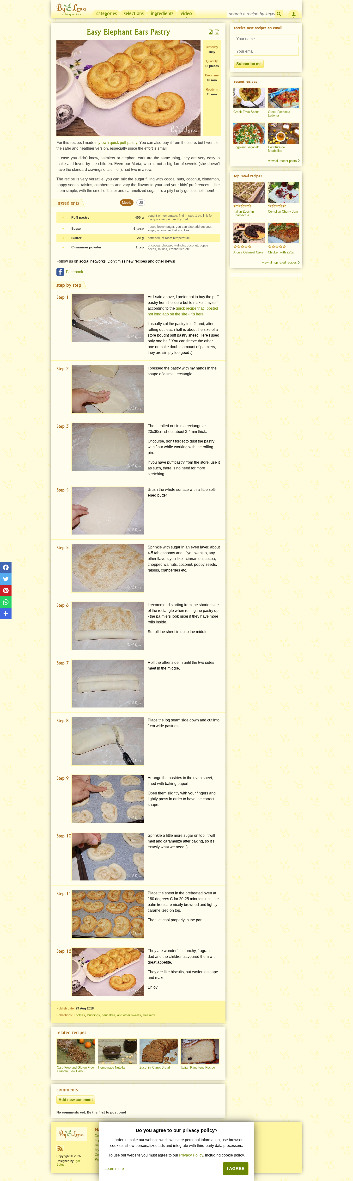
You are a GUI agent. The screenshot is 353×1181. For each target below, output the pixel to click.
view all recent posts (282, 161)
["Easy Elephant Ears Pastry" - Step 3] (108, 447)
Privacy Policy (191, 1155)
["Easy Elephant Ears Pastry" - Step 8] (108, 741)
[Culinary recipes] (71, 1134)
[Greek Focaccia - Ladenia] (283, 98)
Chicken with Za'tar (281, 252)
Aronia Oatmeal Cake (248, 252)
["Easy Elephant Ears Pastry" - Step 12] (108, 972)
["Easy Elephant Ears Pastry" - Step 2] (108, 389)
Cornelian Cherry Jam (283, 211)
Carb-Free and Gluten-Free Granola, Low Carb (75, 1069)
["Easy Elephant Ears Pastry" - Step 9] (108, 799)
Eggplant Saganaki (246, 147)
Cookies (79, 1015)
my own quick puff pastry (116, 143)
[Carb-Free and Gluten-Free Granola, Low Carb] (76, 1051)
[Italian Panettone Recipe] (200, 1051)
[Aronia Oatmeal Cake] (249, 233)
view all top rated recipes (279, 262)
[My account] (293, 13)
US (141, 202)
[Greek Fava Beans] (249, 98)
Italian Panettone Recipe (198, 1067)
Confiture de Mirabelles (276, 149)
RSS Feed (60, 1148)
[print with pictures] (210, 32)
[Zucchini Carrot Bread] (159, 1051)
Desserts (149, 1015)
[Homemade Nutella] (117, 1051)
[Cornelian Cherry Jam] (283, 192)
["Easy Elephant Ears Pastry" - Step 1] (108, 318)
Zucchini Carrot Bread (155, 1067)
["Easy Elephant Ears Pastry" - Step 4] (108, 511)
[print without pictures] (217, 32)
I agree (235, 1168)
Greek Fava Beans (246, 112)
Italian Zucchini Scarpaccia (244, 213)
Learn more (114, 1169)
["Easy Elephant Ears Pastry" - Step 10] (108, 856)
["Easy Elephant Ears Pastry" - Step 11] (108, 914)
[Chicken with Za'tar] (283, 233)
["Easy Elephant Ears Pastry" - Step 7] (108, 683)
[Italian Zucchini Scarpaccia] (249, 192)
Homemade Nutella (111, 1067)
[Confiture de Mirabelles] (283, 133)
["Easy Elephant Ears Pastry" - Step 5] (108, 568)
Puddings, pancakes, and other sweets (114, 1015)
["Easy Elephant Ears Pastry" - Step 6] (108, 626)
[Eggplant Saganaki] (249, 133)
